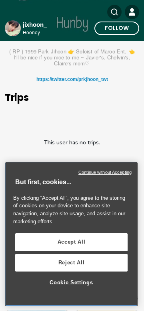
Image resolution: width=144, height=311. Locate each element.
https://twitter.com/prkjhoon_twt (72, 79)
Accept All (72, 242)
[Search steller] (114, 12)
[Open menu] (132, 12)
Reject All (71, 263)
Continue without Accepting (105, 172)
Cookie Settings (71, 282)
